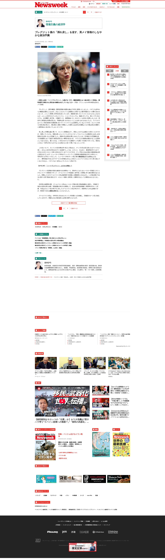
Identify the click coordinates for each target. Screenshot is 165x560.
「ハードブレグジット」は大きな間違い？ (59, 166)
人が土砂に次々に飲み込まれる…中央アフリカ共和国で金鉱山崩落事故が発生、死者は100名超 (118, 102)
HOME (36, 277)
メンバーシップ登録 (78, 521)
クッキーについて (67, 524)
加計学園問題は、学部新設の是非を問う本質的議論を (49, 240)
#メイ (66, 12)
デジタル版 (62, 455)
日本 (84, 7)
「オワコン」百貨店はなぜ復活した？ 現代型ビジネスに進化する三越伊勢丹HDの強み (118, 93)
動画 (118, 3)
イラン (67, 495)
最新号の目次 (63, 458)
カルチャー (102, 7)
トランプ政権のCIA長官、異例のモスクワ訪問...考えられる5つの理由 (118, 138)
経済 (79, 7)
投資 (96, 495)
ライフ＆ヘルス (111, 7)
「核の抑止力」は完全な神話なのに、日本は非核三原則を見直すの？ (118, 130)
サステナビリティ (126, 7)
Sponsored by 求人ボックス (123, 346)
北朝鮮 (45, 495)
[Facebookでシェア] (37, 47)
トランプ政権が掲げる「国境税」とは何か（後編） (49, 247)
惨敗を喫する (54, 191)
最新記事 (98, 3)
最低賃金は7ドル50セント (87, 156)
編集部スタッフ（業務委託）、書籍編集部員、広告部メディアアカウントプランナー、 (75, 509)
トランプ (37, 495)
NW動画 (74, 495)
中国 (61, 495)
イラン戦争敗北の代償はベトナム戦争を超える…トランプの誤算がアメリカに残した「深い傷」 (118, 111)
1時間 (109, 71)
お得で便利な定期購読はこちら (68, 452)
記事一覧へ (39, 253)
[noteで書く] (60, 47)
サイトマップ (107, 524)
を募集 (115, 509)
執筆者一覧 (104, 3)
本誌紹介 (115, 1)
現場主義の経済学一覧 (46, 277)
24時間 (117, 71)
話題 (118, 7)
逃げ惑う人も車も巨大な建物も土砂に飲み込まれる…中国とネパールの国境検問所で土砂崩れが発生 (118, 76)
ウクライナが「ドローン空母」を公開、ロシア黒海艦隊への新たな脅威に (118, 85)
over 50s (89, 495)
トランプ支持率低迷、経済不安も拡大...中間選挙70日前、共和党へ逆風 (118, 156)
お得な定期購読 (124, 1)
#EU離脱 (61, 12)
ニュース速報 (112, 3)
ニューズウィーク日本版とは (64, 521)
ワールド (73, 7)
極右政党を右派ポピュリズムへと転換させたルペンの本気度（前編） (53, 245)
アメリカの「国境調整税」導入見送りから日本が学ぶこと (50, 238)
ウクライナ (53, 495)
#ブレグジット (54, 12)
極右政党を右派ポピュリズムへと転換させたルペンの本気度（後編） (53, 243)
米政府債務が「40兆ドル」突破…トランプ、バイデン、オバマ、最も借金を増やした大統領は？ (118, 121)
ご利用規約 (57, 524)
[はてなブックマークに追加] (52, 47)
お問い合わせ (95, 521)
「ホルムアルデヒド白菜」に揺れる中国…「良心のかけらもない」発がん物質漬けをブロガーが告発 (118, 147)
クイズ (82, 495)
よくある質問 (104, 521)
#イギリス (47, 12)
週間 (125, 71)
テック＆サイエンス (92, 7)
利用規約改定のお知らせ (41, 506)
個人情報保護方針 (78, 524)
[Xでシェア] (44, 47)
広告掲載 (88, 521)
